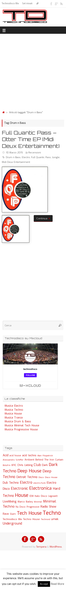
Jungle (56, 157)
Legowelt (53, 496)
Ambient (29, 459)
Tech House (29, 513)
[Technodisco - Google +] (56, 3)
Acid (5, 455)
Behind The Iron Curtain (49, 459)
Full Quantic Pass (41, 157)
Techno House (31, 519)
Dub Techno (11, 483)
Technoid (45, 519)
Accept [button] (44, 584)
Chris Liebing (25, 465)
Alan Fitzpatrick (45, 455)
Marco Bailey (25, 501)
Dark (45, 465)
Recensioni (34, 152)
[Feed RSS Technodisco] (61, 3)
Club (37, 464)
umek (54, 519)
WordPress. (56, 546)
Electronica (40, 488)
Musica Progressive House (21, 429)
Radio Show (48, 506)
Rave (6, 514)
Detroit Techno (26, 477)
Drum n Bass (13, 157)
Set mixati (27, 3)
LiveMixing (9, 501)
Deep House (29, 471)
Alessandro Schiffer (13, 459)
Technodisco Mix (10, 3)
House (21, 495)
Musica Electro (14, 406)
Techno (52, 513)
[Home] (3, 112)
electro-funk (39, 483)
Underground (12, 523)
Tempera (41, 546)
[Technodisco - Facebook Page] (51, 3)
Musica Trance (14, 417)
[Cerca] (37, 3)
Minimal (38, 501)
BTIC (14, 465)
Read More (57, 584)
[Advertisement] (33, 71)
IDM (32, 496)
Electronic (19, 488)
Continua (41, 218)
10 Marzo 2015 (14, 152)
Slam (13, 513)
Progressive (33, 506)
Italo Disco (41, 496)
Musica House (13, 413)
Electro (26, 157)
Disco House (51, 477)
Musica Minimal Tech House (22, 425)
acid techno (29, 455)
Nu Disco (20, 506)
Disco (41, 477)
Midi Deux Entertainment (16, 162)
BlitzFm (6, 465)
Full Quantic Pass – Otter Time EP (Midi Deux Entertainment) (31, 139)
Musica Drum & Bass (18, 421)
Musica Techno (14, 410)
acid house (15, 455)
